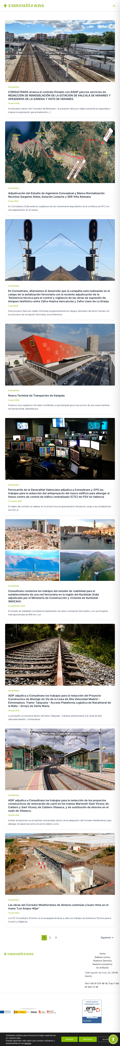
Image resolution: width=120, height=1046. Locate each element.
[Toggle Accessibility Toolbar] (113, 1039)
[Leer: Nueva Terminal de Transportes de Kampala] (60, 354)
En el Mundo (102, 967)
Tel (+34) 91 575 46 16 (96, 983)
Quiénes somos (102, 957)
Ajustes (105, 1039)
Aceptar (69, 1039)
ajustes (27, 1043)
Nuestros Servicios (102, 960)
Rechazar (87, 1039)
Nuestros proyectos (102, 964)
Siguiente (107, 937)
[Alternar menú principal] (114, 6)
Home (103, 953)
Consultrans (13, 87)
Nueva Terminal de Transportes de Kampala (36, 395)
